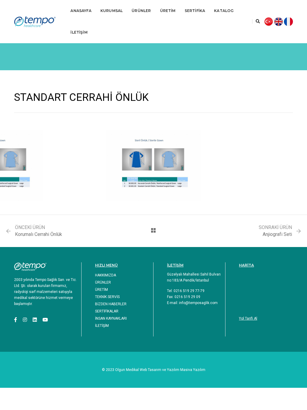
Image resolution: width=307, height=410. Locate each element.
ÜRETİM (168, 10)
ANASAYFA (80, 10)
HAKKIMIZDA (105, 275)
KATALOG (224, 10)
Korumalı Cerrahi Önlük (38, 234)
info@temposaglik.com (198, 303)
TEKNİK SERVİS (107, 297)
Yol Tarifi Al (248, 318)
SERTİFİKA (195, 10)
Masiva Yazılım (192, 370)
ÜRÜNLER (141, 10)
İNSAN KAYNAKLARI (111, 318)
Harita (246, 265)
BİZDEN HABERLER (111, 304)
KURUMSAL (111, 10)
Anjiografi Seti (277, 234)
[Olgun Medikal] (37, 21)
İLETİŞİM (78, 32)
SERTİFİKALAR (106, 311)
